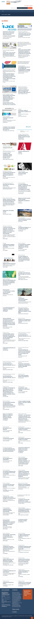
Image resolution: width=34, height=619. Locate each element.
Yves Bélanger (5, 130)
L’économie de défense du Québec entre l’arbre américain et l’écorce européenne (24, 449)
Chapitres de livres (25, 134)
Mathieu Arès (20, 313)
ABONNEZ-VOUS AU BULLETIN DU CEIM (27, 593)
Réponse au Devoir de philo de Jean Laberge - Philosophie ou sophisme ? (24, 199)
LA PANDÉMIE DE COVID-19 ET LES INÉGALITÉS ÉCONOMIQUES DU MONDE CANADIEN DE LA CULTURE (24, 69)
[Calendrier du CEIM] (30, 5)
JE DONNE (30, 8)
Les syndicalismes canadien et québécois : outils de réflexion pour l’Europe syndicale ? (24, 246)
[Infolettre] (31, 5)
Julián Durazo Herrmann (22, 116)
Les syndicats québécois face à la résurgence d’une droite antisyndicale (9, 472)
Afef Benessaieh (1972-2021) (23, 323)
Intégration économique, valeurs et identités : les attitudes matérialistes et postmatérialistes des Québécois (24, 474)
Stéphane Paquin (21, 139)
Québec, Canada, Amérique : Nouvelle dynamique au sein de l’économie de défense (9, 200)
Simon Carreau (20, 367)
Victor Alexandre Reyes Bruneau (9, 188)
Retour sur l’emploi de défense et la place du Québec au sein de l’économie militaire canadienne (8, 416)
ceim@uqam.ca (4, 606)
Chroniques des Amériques (22, 87)
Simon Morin (20, 174)
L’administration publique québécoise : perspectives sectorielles (8, 246)
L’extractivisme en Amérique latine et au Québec (24, 219)
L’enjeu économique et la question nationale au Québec (23, 572)
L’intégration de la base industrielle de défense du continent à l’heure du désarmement (8, 548)
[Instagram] (29, 5)
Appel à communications (22, 86)
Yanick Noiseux (20, 193)
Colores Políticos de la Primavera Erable (23, 173)
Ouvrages (19, 134)
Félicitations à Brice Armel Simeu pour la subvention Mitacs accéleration (8, 33)
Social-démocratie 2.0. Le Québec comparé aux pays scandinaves (24, 137)
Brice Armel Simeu (6, 38)
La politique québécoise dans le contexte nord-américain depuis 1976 (24, 547)
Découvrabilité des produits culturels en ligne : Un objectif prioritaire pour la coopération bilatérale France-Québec (9, 98)
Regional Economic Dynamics (9, 263)
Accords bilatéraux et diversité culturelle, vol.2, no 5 (9, 365)
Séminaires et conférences (22, 31)
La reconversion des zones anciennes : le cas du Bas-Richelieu (8, 485)
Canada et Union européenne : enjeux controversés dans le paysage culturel (7, 155)
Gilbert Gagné (5, 159)
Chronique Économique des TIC (8, 183)
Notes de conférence (21, 243)
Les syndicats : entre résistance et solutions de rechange (24, 389)
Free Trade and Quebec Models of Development (23, 376)
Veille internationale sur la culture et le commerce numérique (9, 152)
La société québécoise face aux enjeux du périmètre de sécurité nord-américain (9, 450)
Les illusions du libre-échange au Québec (22, 520)
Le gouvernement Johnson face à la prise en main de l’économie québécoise (24, 560)
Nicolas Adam (5, 187)
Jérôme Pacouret (21, 73)
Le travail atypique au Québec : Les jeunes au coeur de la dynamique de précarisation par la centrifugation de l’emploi (24, 187)
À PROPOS (14, 590)
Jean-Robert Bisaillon (6, 102)
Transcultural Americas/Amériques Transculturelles (23, 299)
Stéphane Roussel (21, 404)
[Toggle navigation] (3, 11)
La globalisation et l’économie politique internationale (7, 510)
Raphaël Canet (20, 340)
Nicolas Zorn (20, 202)
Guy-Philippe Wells (12, 104)
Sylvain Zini (20, 357)
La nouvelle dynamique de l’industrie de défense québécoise (8, 309)
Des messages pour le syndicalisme (7, 459)
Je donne (14, 611)
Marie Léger (20, 153)
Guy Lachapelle (25, 478)
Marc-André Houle (11, 130)
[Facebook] (24, 5)
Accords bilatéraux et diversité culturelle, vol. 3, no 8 (24, 336)
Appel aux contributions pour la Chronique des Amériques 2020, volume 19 (24, 91)
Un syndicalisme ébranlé (8, 438)
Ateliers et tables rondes (22, 413)
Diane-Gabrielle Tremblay (7, 214)
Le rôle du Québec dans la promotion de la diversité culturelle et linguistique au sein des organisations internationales (9, 336)
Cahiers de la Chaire (21, 171)
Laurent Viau (25, 279)
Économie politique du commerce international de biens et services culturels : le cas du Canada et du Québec (24, 352)
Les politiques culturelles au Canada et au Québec (24, 429)
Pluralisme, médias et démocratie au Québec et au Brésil (24, 111)
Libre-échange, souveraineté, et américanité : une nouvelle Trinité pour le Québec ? (9, 536)
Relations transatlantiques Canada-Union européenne (24, 485)
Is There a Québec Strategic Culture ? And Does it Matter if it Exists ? (24, 402)
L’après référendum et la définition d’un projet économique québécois (8, 560)
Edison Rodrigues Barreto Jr (23, 93)
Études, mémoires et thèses (7, 198)
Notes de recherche (21, 65)
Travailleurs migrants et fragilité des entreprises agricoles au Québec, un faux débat (24, 310)
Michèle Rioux (5, 122)
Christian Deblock (6, 491)
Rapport (19, 48)
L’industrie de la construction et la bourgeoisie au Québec (24, 583)
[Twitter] (26, 5)
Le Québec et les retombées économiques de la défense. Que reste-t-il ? (9, 128)
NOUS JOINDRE (5, 590)
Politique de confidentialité (28, 615)
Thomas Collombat (21, 250)
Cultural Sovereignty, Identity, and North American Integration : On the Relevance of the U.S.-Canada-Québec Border (24, 461)
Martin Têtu (7, 104)
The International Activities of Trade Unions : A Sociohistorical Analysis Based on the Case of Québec (9, 404)
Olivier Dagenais (10, 187)
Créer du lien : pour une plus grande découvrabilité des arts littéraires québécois (9, 54)
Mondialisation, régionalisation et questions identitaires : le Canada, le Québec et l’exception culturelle (9, 523)
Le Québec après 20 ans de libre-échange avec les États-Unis (24, 274)
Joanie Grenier (9, 103)
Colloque (19, 109)
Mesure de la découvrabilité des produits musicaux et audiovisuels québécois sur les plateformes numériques (24, 51)
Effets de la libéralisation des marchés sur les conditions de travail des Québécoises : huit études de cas (9, 282)
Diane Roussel (7, 204)
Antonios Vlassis (10, 159)
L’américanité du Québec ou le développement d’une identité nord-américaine (24, 510)
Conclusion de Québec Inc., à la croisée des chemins (24, 228)
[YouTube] (27, 5)
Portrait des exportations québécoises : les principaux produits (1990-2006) (24, 365)
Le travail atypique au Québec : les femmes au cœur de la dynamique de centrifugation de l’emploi (24, 258)
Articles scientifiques (6, 94)
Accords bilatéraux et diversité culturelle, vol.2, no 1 (9, 377)
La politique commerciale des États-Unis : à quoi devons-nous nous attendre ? (24, 501)
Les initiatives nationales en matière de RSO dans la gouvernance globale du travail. (9, 174)
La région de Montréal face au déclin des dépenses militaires (24, 536)
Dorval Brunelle (5, 350)
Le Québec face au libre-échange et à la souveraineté (9, 497)
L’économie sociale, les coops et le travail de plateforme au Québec (24, 35)
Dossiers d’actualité (6, 50)
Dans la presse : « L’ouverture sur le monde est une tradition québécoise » (9, 291)
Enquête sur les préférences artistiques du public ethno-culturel (24, 321)
